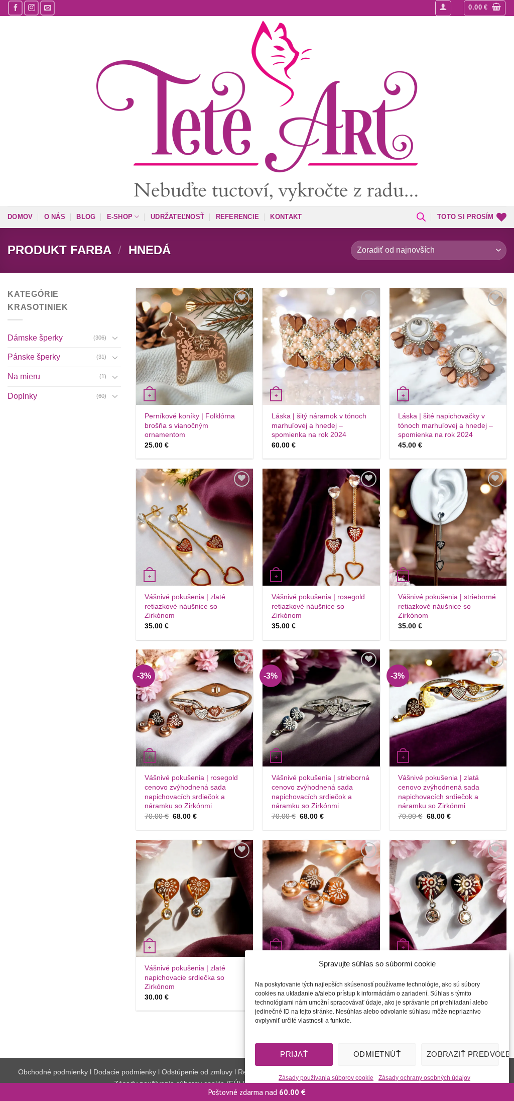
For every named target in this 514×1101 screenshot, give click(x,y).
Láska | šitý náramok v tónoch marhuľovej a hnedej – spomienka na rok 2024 (319, 425)
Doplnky (22, 395)
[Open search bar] (421, 217)
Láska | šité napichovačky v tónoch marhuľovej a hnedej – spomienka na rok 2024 (445, 425)
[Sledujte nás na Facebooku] (15, 8)
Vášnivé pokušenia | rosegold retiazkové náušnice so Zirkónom (318, 606)
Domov (20, 217)
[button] (443, 8)
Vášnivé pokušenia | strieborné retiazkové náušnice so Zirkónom (447, 606)
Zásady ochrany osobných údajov (424, 1077)
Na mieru (24, 376)
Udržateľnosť (177, 217)
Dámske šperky (35, 338)
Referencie (238, 217)
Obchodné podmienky (54, 1072)
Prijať (294, 1054)
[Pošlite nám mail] (47, 8)
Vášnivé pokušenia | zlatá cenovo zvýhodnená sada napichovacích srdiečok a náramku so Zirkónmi (438, 792)
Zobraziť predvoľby (463, 1054)
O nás (54, 217)
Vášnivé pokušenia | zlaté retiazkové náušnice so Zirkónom (185, 606)
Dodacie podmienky (124, 1072)
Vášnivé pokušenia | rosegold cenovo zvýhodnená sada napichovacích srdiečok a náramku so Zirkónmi (191, 792)
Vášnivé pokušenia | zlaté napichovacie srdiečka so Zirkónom (185, 977)
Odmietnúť (377, 1054)
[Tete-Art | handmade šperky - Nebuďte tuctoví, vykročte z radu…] (257, 111)
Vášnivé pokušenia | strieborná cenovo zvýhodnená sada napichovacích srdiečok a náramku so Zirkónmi (320, 792)
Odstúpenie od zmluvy (197, 1072)
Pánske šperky (34, 357)
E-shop (120, 217)
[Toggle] (115, 338)
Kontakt (286, 217)
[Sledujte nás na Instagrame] (31, 8)
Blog (85, 217)
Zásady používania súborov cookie (326, 1077)
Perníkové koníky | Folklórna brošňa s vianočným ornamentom (190, 425)
